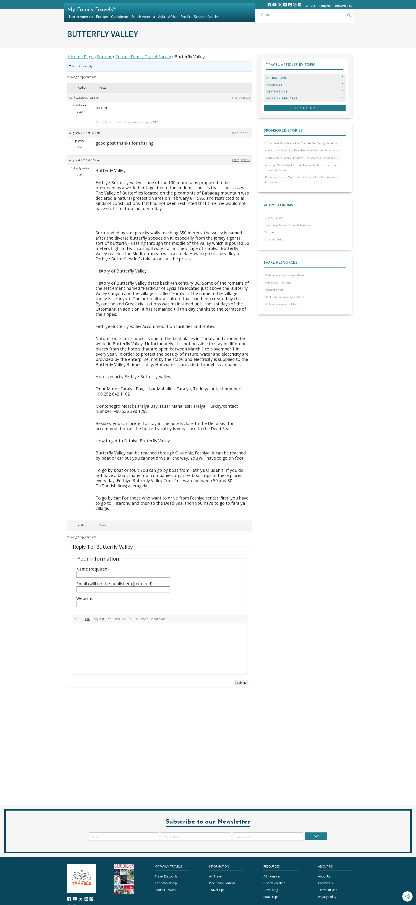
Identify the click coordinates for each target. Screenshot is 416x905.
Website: (84, 598)
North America (81, 16)
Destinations (277, 91)
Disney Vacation (274, 883)
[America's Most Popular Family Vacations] (124, 879)
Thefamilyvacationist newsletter (285, 275)
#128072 (244, 97)
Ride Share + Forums (278, 283)
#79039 (245, 160)
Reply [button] (234, 97)
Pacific (186, 16)
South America (143, 16)
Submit (241, 682)
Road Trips (270, 897)
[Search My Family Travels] (349, 16)
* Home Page (80, 56)
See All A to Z (304, 108)
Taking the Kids (274, 290)
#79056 (245, 133)
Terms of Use (327, 890)
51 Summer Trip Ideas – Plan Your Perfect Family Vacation (301, 143)
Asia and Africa (274, 240)
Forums (104, 56)
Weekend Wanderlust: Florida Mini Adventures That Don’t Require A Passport (301, 167)
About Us (324, 876)
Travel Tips (216, 890)
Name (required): (93, 569)
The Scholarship (166, 883)
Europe (269, 232)
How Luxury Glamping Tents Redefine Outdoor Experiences (302, 150)
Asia (161, 16)
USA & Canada (274, 218)
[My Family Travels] (81, 878)
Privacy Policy (327, 897)
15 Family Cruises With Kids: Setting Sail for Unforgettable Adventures (302, 179)
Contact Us (325, 883)
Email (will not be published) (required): (114, 583)
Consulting (270, 890)
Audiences (274, 84)
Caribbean (119, 16)
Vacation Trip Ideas (281, 98)
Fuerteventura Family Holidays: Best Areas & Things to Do (301, 158)
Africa (172, 16)
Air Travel (215, 876)
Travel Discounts (166, 876)
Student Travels (165, 890)
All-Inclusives (272, 876)
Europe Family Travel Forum (143, 56)
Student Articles (206, 16)
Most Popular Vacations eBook (284, 297)
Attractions (276, 77)
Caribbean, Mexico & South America (287, 225)
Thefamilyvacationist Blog (281, 304)
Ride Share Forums (222, 883)
